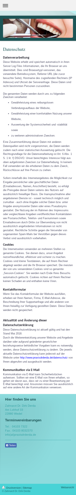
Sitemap (27, 487)
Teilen (12, 445)
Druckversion (13, 487)
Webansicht (67, 487)
